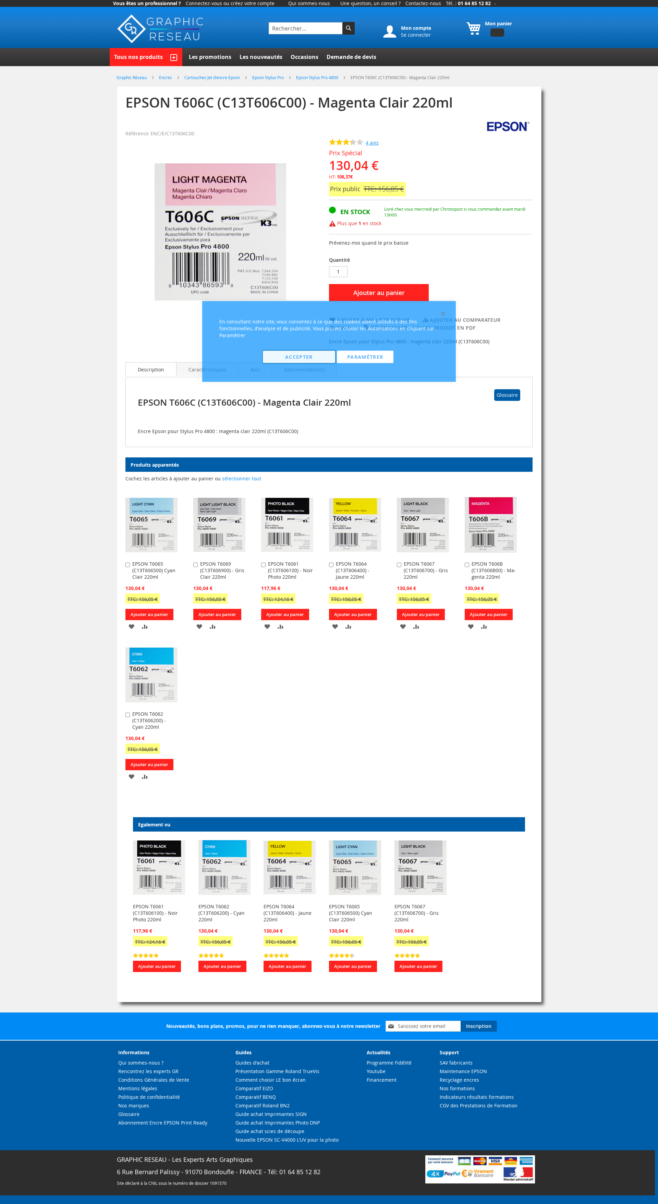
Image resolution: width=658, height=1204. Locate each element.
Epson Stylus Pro (268, 77)
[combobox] (306, 28)
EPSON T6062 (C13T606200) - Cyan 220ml (149, 720)
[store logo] (161, 29)
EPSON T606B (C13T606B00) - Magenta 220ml (494, 570)
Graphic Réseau (132, 77)
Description (151, 369)
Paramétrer (365, 357)
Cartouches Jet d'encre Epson (212, 77)
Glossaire (507, 395)
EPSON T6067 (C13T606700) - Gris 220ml (416, 913)
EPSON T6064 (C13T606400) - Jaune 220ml (288, 913)
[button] (131, 626)
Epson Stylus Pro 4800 (317, 77)
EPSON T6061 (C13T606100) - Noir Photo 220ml (155, 913)
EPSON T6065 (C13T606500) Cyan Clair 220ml (153, 570)
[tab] (150, 369)
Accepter (299, 357)
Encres (166, 77)
